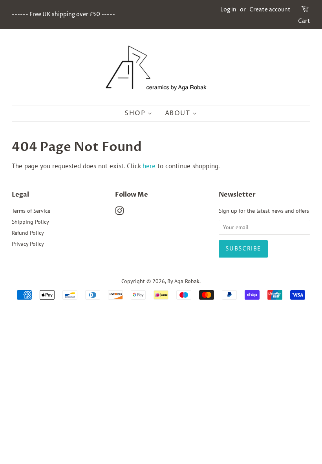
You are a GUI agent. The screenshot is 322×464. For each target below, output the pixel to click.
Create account (270, 9)
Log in (228, 9)
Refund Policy (28, 232)
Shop (136, 113)
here (149, 166)
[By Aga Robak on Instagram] (119, 212)
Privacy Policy (28, 243)
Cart (304, 21)
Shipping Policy (30, 221)
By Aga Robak (183, 281)
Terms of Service (31, 210)
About (179, 113)
